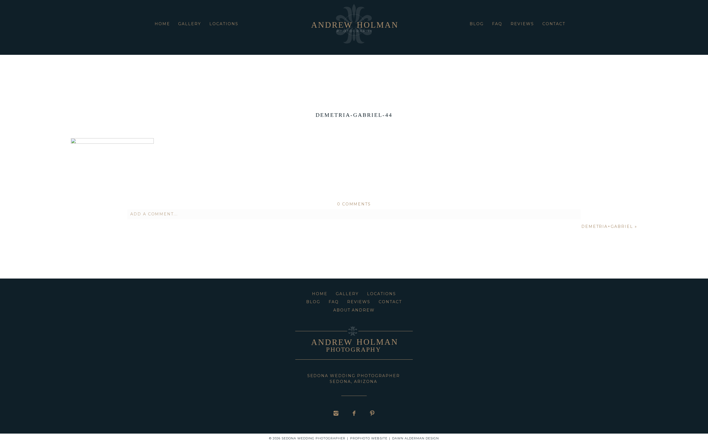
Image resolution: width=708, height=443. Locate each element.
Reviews (522, 23)
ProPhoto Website (368, 438)
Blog (477, 23)
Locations (223, 23)
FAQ (497, 23)
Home (162, 23)
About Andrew (354, 310)
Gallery (189, 23)
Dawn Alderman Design (415, 438)
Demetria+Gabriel (607, 226)
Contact (554, 23)
